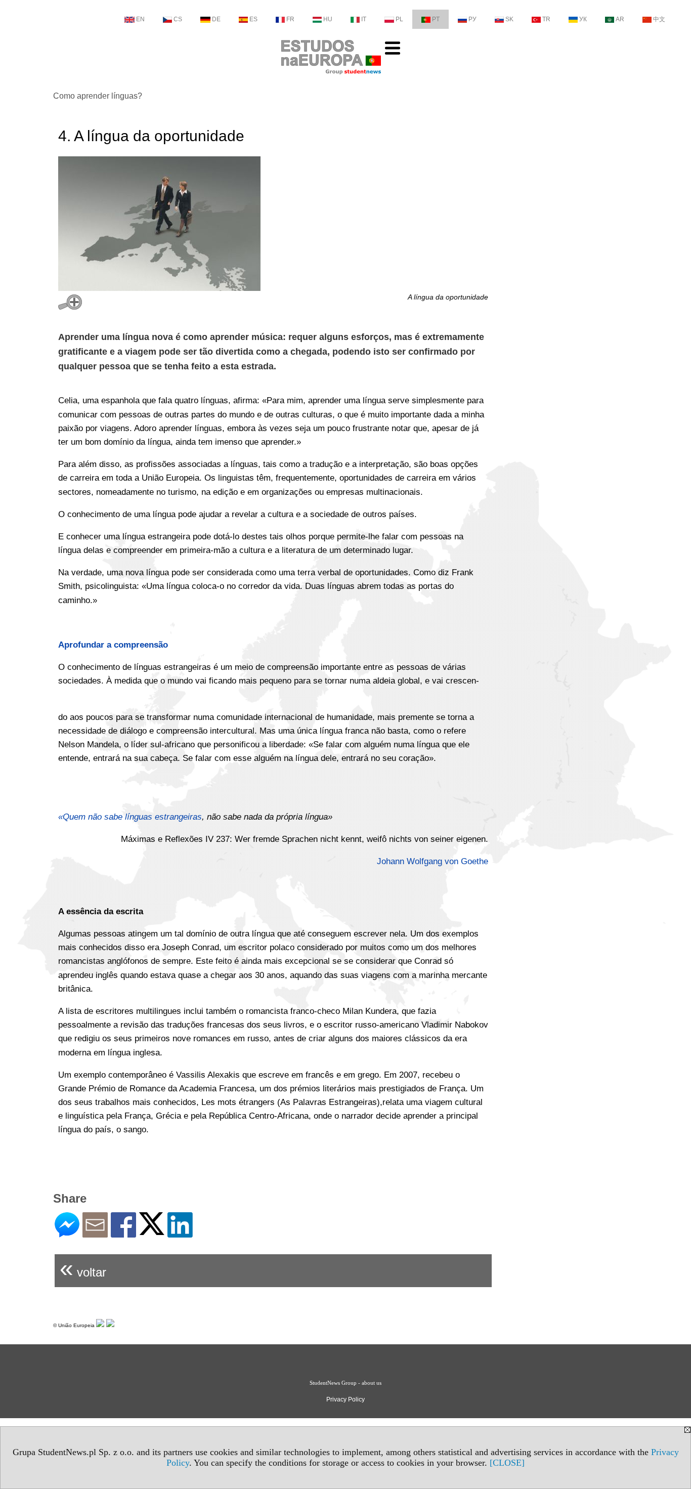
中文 (659, 19)
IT (363, 19)
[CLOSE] (507, 1463)
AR (620, 19)
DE (216, 19)
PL (399, 19)
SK (509, 19)
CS (178, 19)
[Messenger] (67, 1233)
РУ (472, 19)
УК (583, 19)
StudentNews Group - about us (345, 1383)
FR (290, 19)
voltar (83, 1268)
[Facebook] (123, 1233)
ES (253, 19)
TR (546, 19)
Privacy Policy (345, 1399)
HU (327, 19)
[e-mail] (95, 1233)
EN (140, 19)
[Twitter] (151, 1231)
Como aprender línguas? (97, 96)
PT (436, 19)
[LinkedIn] (180, 1233)
